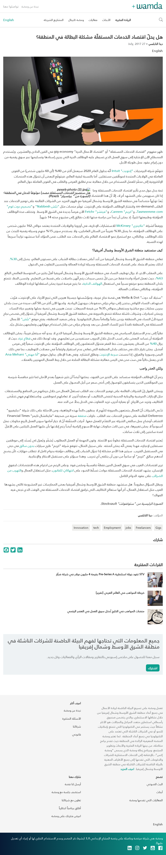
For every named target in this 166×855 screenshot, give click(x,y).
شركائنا (77, 726)
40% (153, 343)
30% (13, 259)
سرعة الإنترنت (108, 354)
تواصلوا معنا (11, 6)
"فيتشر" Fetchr (96, 211)
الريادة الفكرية (123, 20)
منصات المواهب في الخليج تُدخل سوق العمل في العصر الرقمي (105, 611)
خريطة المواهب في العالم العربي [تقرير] (120, 592)
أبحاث (159, 792)
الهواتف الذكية (92, 283)
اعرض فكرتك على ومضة (66, 816)
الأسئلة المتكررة (71, 718)
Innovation (81, 527)
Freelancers (143, 527)
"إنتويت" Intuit (122, 171)
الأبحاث (106, 20)
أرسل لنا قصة (73, 784)
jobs (128, 527)
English (8, 20)
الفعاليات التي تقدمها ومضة (146, 800)
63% (159, 278)
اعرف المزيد (127, 769)
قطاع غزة (25, 338)
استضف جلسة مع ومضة (66, 792)
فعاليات (93, 20)
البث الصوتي (155, 784)
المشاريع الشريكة (54, 20)
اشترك (152, 668)
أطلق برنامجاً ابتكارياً (70, 808)
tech (96, 527)
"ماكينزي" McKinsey (130, 225)
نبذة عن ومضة (30, 6)
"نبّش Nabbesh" (47, 206)
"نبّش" (25, 319)
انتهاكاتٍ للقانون (63, 470)
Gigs (158, 527)
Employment (112, 527)
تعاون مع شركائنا (71, 800)
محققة (82, 415)
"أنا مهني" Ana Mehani (22, 354)
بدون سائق (27, 445)
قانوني (76, 734)
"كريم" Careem (122, 211)
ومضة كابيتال (76, 20)
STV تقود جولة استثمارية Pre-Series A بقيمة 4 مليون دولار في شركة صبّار (100, 574)
